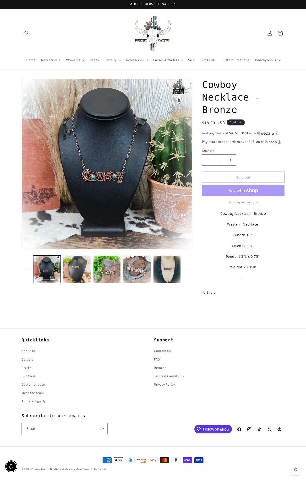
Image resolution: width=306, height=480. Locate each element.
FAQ (157, 359)
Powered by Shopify (95, 469)
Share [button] (211, 292)
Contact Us (162, 351)
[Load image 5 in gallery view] (167, 269)
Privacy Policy (164, 384)
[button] (27, 33)
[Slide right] (187, 269)
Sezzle (26, 368)
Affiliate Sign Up (34, 401)
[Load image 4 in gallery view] (137, 269)
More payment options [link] (243, 202)
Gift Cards (29, 376)
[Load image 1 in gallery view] (47, 269)
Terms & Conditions (169, 376)
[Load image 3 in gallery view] (107, 269)
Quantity (208, 151)
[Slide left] (27, 269)
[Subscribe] (102, 428)
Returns (160, 368)
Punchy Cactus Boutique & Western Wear (56, 469)
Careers (27, 359)
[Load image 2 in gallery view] (77, 269)
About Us (29, 351)
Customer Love (33, 384)
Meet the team (33, 393)
